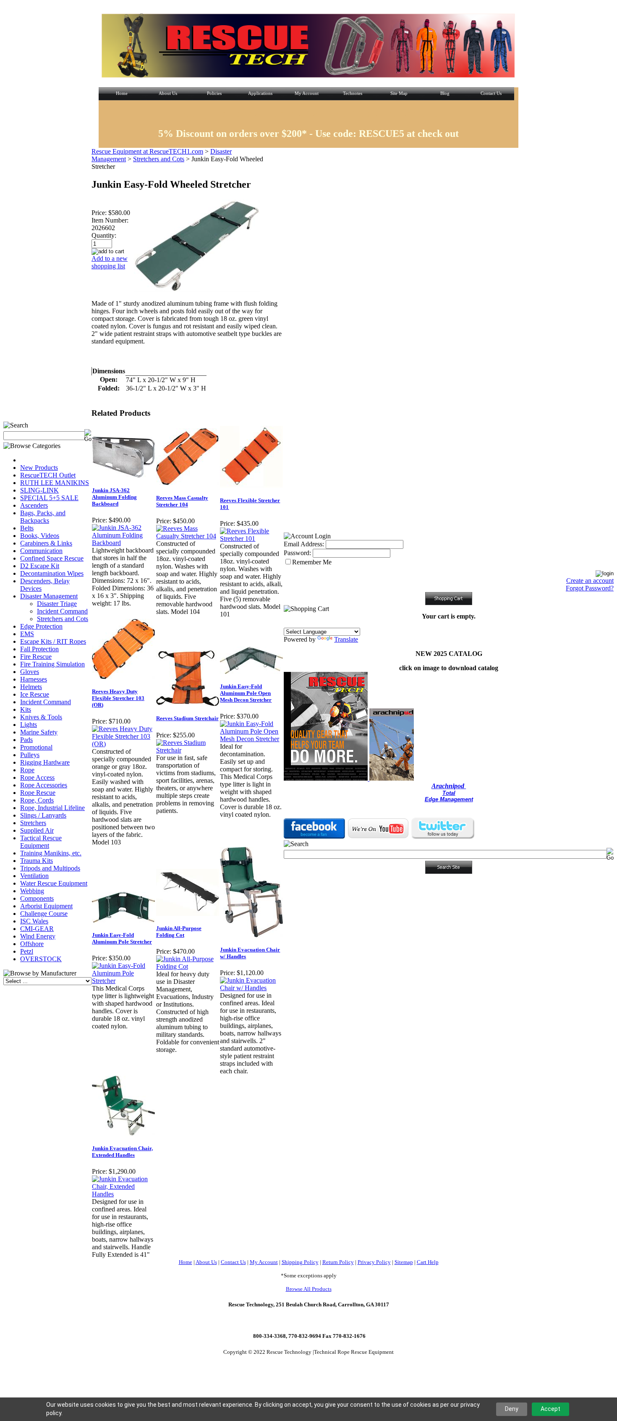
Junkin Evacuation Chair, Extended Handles (122, 1151)
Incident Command (62, 611)
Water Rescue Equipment (53, 883)
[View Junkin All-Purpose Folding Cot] (188, 966)
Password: (297, 552)
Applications (260, 93)
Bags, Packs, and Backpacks (42, 516)
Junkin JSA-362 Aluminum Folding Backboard (114, 497)
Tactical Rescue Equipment (41, 841)
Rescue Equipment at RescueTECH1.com (147, 151)
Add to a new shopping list (110, 262)
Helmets (31, 686)
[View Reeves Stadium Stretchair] (188, 750)
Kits (25, 709)
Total (448, 793)
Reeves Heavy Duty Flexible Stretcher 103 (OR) (118, 698)
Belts (27, 528)
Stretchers (33, 822)
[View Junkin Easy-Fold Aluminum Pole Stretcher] (123, 980)
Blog (445, 93)
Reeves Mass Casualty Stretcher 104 (182, 501)
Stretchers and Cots (62, 618)
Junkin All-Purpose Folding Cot (178, 931)
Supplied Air (37, 830)
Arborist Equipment (46, 906)
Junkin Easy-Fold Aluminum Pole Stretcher (122, 938)
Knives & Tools (41, 717)
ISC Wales (34, 921)
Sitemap (404, 1262)
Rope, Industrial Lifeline (52, 807)
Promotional (36, 747)
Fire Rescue (36, 656)
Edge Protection (41, 626)
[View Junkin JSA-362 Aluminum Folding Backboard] (123, 542)
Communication (41, 550)
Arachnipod (448, 785)
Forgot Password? (590, 588)
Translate (346, 639)
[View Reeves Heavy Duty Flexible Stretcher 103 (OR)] (123, 743)
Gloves (29, 671)
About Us (168, 93)
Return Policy (338, 1262)
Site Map (399, 93)
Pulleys (29, 754)
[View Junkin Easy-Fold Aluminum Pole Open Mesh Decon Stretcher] (251, 738)
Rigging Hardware (45, 762)
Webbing (32, 890)
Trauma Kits (36, 860)
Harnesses (33, 679)
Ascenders (34, 505)
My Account (264, 1262)
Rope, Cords (37, 800)
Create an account (590, 580)
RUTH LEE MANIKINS (54, 482)
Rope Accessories (43, 785)
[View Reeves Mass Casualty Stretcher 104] (188, 536)
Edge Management (449, 799)
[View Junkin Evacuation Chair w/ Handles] (251, 987)
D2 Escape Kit (39, 565)
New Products (39, 467)
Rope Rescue (37, 792)
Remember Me (312, 562)
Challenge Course (44, 913)
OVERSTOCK (41, 958)
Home (122, 93)
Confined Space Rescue (52, 558)
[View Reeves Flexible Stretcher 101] (251, 538)
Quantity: (104, 235)
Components (37, 898)
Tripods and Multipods (50, 868)
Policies (214, 93)
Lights (28, 724)
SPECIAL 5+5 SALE (49, 497)
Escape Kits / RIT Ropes (53, 641)
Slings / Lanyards (43, 815)
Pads (26, 739)
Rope (27, 769)
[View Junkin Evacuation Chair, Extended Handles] (123, 1194)
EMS (27, 633)
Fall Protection (39, 649)
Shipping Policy (300, 1262)
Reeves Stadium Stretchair (187, 718)
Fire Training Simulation (52, 664)
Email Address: (304, 544)
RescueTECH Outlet (48, 475)
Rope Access (37, 777)
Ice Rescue (34, 694)
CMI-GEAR (37, 928)
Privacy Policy (374, 1262)
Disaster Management (49, 596)
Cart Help (428, 1262)
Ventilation (34, 875)
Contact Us (491, 93)
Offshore (32, 943)
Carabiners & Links (46, 543)
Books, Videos (39, 535)
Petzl (26, 951)
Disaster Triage (57, 603)
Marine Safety (39, 732)
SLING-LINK (39, 490)
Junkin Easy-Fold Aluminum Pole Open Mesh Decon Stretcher (246, 693)
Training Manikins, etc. (50, 853)
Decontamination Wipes (52, 573)
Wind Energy (37, 936)
